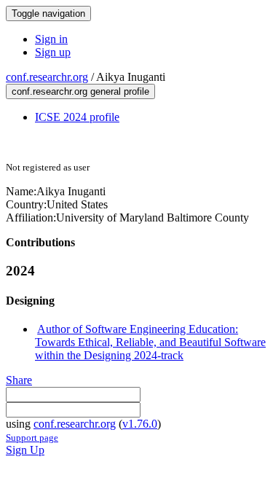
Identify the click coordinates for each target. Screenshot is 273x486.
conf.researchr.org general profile (80, 91)
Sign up (53, 52)
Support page (32, 437)
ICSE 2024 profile (77, 117)
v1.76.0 (139, 424)
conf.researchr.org (47, 77)
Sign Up (25, 450)
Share (19, 380)
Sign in (51, 39)
